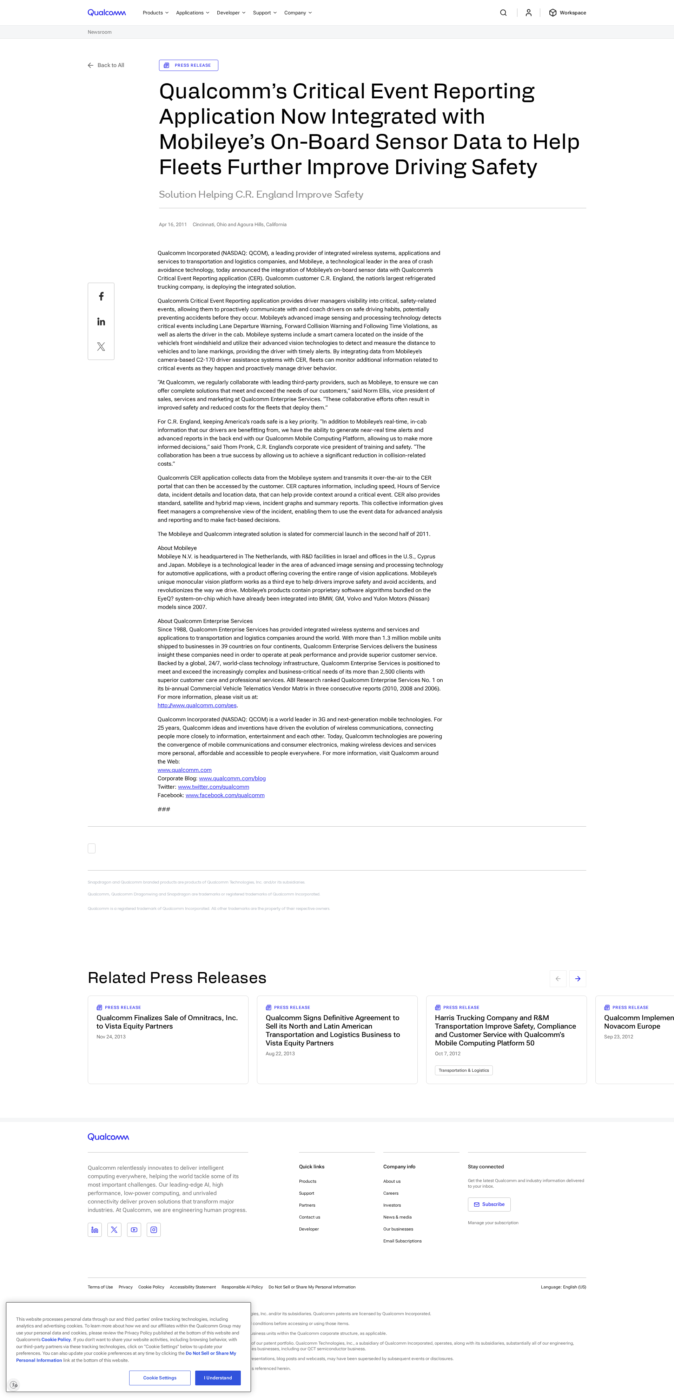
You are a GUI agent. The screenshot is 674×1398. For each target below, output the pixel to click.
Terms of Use (100, 1287)
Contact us (309, 1217)
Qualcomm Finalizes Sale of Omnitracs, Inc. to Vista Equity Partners (167, 1021)
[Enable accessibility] (13, 1384)
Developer (309, 1229)
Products (307, 1181)
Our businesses (398, 1229)
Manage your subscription (493, 1222)
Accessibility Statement (193, 1287)
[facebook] (101, 296)
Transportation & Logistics (464, 1070)
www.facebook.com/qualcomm (225, 795)
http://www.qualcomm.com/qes (197, 705)
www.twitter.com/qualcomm (213, 786)
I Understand (218, 1377)
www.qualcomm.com (185, 770)
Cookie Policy (151, 1287)
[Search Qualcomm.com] (504, 12)
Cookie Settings (160, 1377)
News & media (397, 1217)
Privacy (126, 1287)
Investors (392, 1205)
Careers (390, 1193)
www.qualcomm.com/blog (232, 778)
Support (306, 1193)
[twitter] (101, 346)
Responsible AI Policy (242, 1287)
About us (392, 1181)
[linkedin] (101, 321)
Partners (307, 1205)
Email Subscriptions (402, 1241)
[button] (312, 1287)
